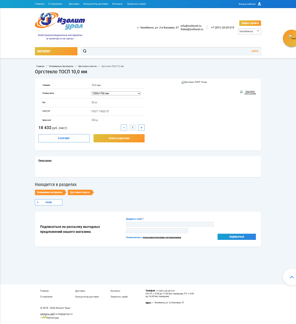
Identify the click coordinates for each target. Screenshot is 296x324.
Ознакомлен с (153, 237)
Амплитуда (52, 317)
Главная (39, 3)
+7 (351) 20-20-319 (222, 27)
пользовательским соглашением (162, 237)
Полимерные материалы (49, 192)
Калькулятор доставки (95, 3)
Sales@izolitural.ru (192, 29)
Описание (45, 160)
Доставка (74, 3)
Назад (49, 202)
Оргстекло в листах (80, 192)
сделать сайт (47, 314)
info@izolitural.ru (191, 25)
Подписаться (236, 237)
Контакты (117, 3)
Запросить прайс (136, 3)
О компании (55, 3)
